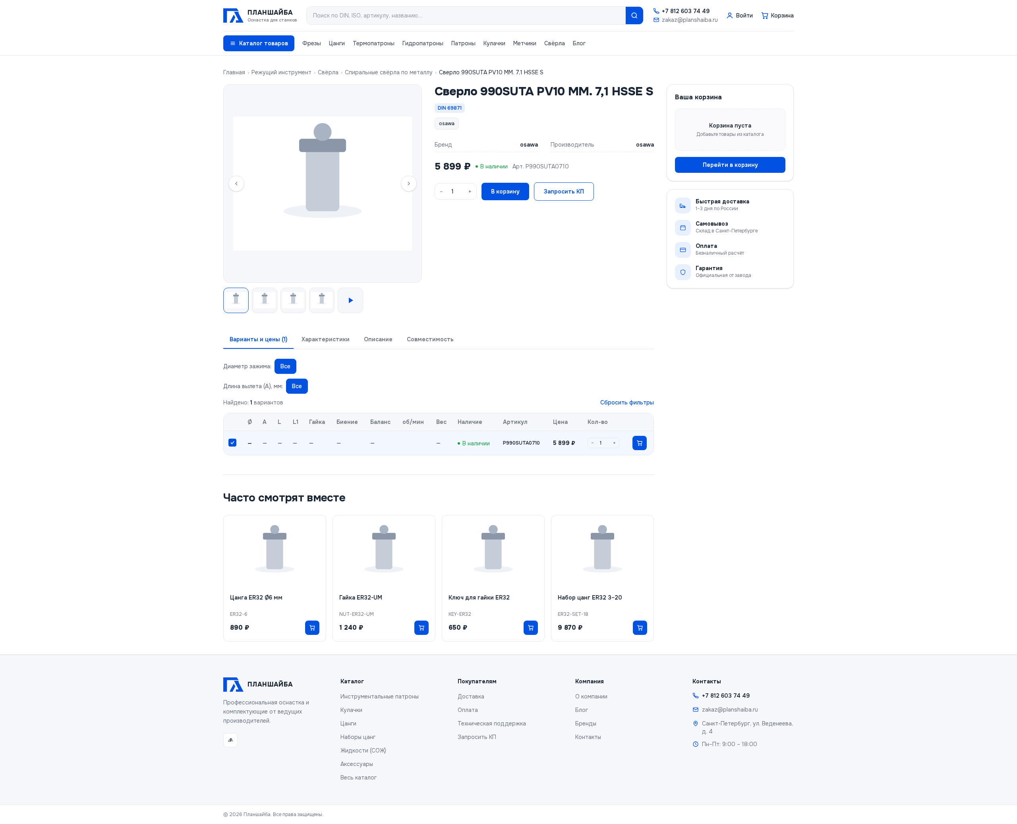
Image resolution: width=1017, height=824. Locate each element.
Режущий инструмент (281, 72)
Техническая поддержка (492, 723)
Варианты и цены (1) (258, 339)
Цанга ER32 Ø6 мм (256, 597)
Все (285, 366)
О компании (591, 696)
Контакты (588, 737)
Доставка (471, 696)
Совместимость (430, 339)
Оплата (468, 710)
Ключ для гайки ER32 (479, 597)
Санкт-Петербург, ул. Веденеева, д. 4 (747, 727)
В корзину (505, 191)
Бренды (585, 723)
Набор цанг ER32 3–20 (590, 597)
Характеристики (326, 339)
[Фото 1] (236, 300)
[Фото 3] (293, 300)
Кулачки (494, 43)
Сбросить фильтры (627, 402)
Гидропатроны (422, 43)
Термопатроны (373, 43)
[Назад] (236, 183)
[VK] (230, 740)
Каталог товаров (263, 43)
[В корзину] (639, 443)
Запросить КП (564, 191)
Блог (579, 43)
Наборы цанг (357, 737)
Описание (378, 339)
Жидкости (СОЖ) (363, 750)
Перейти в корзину (730, 164)
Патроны (463, 43)
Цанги (337, 43)
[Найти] (634, 15)
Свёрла (554, 43)
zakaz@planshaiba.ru (690, 19)
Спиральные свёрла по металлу (389, 72)
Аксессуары (356, 764)
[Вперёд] (409, 183)
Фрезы (311, 43)
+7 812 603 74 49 (686, 11)
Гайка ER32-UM (360, 597)
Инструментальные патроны (379, 696)
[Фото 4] (321, 300)
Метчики (524, 43)
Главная (234, 72)
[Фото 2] (264, 300)
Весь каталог (358, 777)
